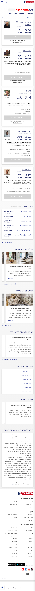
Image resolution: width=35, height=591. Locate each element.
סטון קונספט (26, 169)
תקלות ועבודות (12, 515)
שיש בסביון (28, 387)
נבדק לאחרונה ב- (24, 27)
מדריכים (30, 520)
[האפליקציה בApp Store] (12, 564)
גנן (32, 533)
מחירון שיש (28, 206)
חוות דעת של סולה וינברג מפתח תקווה (20, 150)
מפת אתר (29, 585)
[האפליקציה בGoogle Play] (20, 564)
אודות (31, 501)
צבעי (15, 550)
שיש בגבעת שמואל (25, 375)
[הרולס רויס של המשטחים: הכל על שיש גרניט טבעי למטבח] (19, 300)
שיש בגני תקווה (26, 379)
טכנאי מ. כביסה (28, 559)
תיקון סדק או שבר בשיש (24, 230)
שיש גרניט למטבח (25, 216)
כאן (13, 484)
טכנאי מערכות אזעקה (10, 533)
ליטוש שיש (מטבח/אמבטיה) (23, 235)
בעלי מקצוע (30, 6)
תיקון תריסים (13, 559)
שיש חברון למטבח (26, 221)
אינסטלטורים (29, 530)
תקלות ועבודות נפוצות (23, 249)
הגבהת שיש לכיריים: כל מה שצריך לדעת (20, 267)
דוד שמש (30, 536)
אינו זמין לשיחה (17, 37)
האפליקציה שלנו (28, 507)
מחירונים (30, 515)
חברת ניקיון (30, 550)
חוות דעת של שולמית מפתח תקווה (21, 188)
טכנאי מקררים (12, 536)
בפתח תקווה (22, 9)
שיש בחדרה (27, 383)
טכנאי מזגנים (13, 527)
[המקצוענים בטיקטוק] (32, 569)
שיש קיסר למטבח (26, 212)
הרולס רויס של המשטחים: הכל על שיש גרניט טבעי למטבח (20, 309)
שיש (25, 6)
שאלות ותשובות (28, 518)
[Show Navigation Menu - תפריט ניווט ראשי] (2, 2)
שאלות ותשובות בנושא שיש (21, 332)
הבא (26, 480)
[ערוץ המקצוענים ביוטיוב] (23, 569)
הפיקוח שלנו (29, 504)
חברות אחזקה (29, 547)
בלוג (15, 518)
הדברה (31, 539)
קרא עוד (10, 278)
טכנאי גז (30, 556)
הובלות (31, 542)
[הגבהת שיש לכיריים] (19, 259)
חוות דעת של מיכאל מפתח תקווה (21, 69)
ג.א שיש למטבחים (24, 131)
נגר (16, 544)
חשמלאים (30, 553)
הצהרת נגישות (8, 585)
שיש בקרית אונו (26, 391)
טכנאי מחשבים (12, 530)
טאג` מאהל (27, 50)
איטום (31, 527)
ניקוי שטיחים (13, 547)
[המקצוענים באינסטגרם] (29, 569)
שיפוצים (14, 553)
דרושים (15, 501)
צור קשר (14, 507)
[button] (4, 17)
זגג (32, 544)
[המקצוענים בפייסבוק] (26, 569)
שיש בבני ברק (27, 372)
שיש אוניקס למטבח (25, 226)
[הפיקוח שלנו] (2, 587)
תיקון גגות (14, 556)
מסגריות (14, 542)
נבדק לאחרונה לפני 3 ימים (25, 93)
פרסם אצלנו (13, 504)
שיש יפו (28, 91)
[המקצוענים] (29, 2)
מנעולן (15, 539)
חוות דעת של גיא (25, 109)
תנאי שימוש (20, 585)
